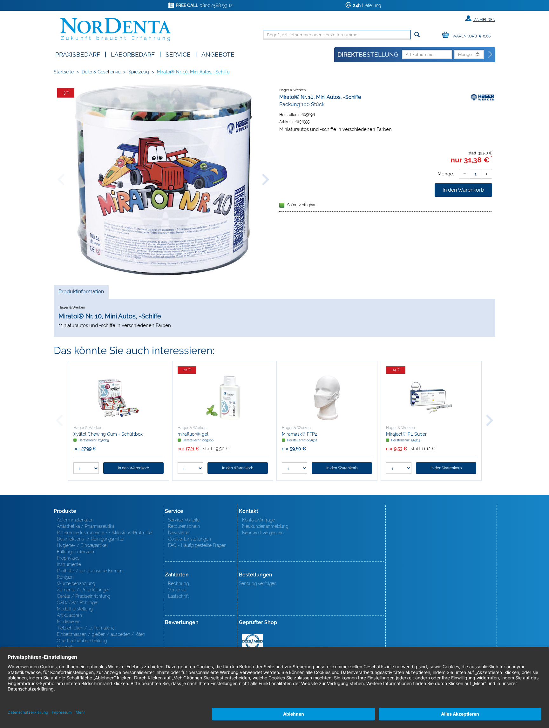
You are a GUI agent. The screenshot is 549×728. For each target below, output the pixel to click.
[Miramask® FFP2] (327, 398)
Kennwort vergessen (263, 532)
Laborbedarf (133, 54)
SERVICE (178, 54)
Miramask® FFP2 (299, 434)
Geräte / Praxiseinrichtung (83, 596)
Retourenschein (184, 526)
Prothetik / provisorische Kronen (90, 570)
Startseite (64, 71)
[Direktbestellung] (490, 54)
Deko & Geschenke (101, 71)
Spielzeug (138, 71)
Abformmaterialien (75, 519)
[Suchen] (417, 35)
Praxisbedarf (77, 54)
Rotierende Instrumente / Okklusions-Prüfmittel (104, 532)
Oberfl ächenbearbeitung (82, 640)
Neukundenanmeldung (265, 526)
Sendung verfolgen (258, 583)
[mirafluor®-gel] (223, 398)
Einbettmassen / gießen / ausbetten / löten (101, 634)
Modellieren (68, 621)
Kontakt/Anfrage (258, 519)
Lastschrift (178, 596)
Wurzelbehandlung (76, 583)
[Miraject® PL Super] (431, 398)
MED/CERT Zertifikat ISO (252, 641)
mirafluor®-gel (193, 434)
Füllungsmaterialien (76, 551)
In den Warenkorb (463, 190)
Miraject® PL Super (406, 434)
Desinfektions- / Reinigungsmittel (90, 538)
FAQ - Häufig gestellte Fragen (197, 545)
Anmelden (484, 19)
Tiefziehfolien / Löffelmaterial (86, 627)
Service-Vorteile (184, 519)
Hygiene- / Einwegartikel (82, 545)
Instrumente (69, 564)
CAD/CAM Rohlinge (77, 602)
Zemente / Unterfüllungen (83, 589)
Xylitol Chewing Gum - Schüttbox (108, 434)
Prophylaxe (68, 558)
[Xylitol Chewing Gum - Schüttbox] (118, 398)
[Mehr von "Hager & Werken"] (482, 96)
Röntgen (65, 577)
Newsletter (179, 532)
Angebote (217, 54)
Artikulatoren (69, 615)
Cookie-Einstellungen (189, 538)
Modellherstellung (74, 608)
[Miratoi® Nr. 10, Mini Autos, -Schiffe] (163, 180)
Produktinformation (81, 293)
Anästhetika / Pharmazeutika (85, 526)
